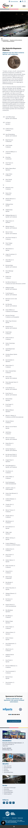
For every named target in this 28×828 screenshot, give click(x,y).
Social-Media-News (8, 772)
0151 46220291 (7, 748)
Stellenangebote (8, 793)
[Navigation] (23, 6)
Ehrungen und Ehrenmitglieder (16, 40)
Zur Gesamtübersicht (15, 721)
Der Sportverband (4, 40)
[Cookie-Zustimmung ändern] (3, 823)
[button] (9, 714)
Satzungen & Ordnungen (10, 787)
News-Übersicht (7, 766)
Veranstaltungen (8, 767)
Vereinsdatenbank (8, 790)
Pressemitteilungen (8, 792)
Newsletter (6, 770)
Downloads (6, 789)
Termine (6, 769)
